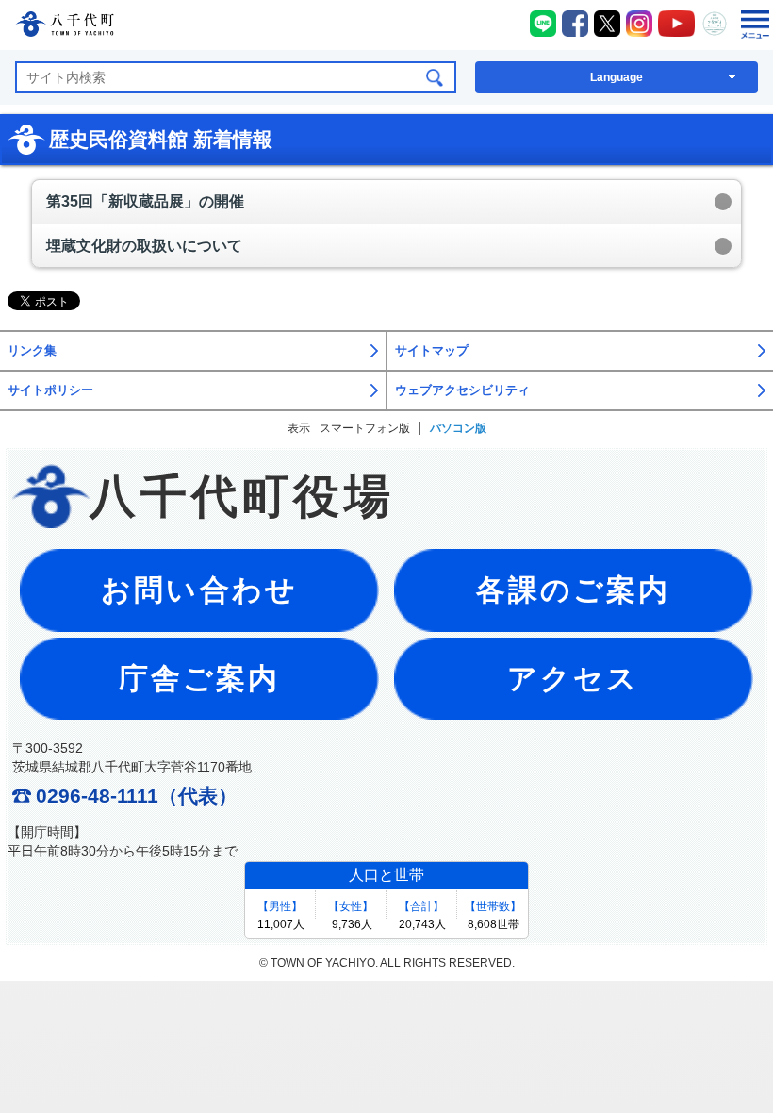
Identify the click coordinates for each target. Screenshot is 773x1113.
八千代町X (607, 23)
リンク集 (32, 350)
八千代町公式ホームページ (64, 26)
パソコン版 (458, 428)
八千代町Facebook (575, 23)
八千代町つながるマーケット (714, 23)
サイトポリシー (50, 390)
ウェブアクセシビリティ (462, 390)
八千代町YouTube (677, 23)
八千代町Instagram (639, 23)
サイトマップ (432, 350)
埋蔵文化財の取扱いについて (144, 246)
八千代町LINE (543, 23)
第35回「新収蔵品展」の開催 (145, 201)
